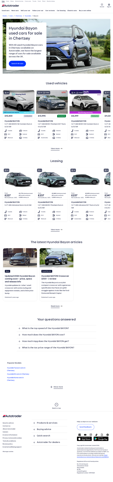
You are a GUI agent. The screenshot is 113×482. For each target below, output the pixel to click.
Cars (11, 16)
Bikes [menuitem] (12, 1)
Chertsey (18, 16)
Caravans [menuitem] (28, 1)
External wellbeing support (12, 447)
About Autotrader (9, 429)
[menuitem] (5, 11)
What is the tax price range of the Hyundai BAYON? (48, 348)
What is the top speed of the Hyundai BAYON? (45, 328)
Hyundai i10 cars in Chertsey (18, 374)
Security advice (8, 423)
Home (5, 16)
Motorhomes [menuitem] (19, 1)
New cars (15, 10)
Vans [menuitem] (7, 1)
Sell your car (25, 10)
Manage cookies (8, 451)
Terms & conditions (9, 441)
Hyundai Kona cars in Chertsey (15, 379)
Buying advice (44, 429)
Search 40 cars (17, 64)
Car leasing (61, 10)
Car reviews (50, 10)
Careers (5, 432)
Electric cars (72, 10)
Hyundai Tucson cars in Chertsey (16, 369)
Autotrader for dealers (48, 442)
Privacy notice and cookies (12, 438)
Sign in (109, 7)
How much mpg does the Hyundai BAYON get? (45, 341)
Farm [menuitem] (39, 1)
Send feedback (86, 427)
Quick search (43, 436)
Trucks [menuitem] (34, 1)
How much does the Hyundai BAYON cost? (43, 335)
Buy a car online (85, 10)
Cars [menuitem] (3, 1)
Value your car (37, 10)
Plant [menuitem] (43, 1)
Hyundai (28, 16)
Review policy (8, 444)
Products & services (47, 423)
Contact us (6, 426)
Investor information (10, 435)
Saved (102, 7)
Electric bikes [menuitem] (51, 1)
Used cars (5, 10)
